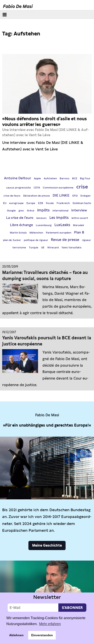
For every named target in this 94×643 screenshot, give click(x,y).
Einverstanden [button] (42, 635)
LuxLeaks (62, 225)
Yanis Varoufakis (71, 247)
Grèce (30, 210)
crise (82, 186)
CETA (37, 187)
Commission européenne (58, 187)
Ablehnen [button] (16, 635)
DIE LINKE (61, 195)
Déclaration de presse (36, 195)
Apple (37, 178)
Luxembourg (44, 225)
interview (79, 210)
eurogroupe (16, 203)
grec (21, 210)
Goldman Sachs (82, 203)
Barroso (64, 178)
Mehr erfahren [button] (50, 624)
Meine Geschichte (47, 545)
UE (42, 247)
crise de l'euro (11, 195)
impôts (43, 210)
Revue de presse (65, 239)
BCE (74, 178)
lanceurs (41, 218)
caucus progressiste (18, 187)
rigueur (86, 240)
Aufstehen (50, 178)
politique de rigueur (36, 240)
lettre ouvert (79, 218)
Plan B (79, 232)
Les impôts (59, 217)
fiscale (50, 203)
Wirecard (53, 247)
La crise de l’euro (19, 218)
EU (4, 203)
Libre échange (21, 225)
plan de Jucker (12, 240)
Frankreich (63, 203)
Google (11, 210)
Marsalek (78, 225)
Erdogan (85, 195)
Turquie (33, 247)
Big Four (85, 178)
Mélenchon (36, 232)
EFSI (75, 195)
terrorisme (19, 247)
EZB (40, 203)
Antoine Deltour (17, 178)
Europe (30, 203)
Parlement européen (58, 232)
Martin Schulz (18, 232)
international (60, 210)
